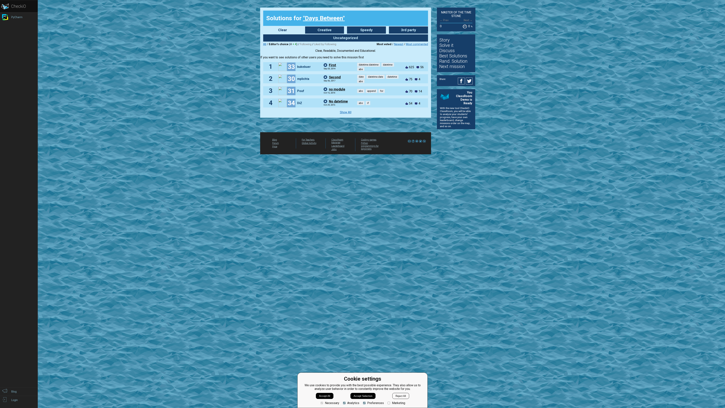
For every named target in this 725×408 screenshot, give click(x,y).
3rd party (408, 30)
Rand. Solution (453, 61)
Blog (274, 139)
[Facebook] (462, 81)
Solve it (446, 45)
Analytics (353, 403)
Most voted (384, 44)
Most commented (417, 44)
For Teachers (308, 139)
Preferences (375, 403)
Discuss (447, 50)
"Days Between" (324, 18)
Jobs (334, 149)
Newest (398, 44)
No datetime (338, 101)
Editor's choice (278, 44)
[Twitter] (469, 81)
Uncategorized (345, 38)
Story (444, 40)
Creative (324, 30)
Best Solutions (453, 56)
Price (274, 146)
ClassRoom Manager (337, 141)
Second (335, 77)
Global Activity (309, 143)
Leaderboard (337, 145)
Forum (275, 143)
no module (337, 89)
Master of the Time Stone (456, 14)
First (332, 65)
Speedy (366, 30)
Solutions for (305, 18)
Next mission (452, 66)
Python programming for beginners (370, 146)
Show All (345, 112)
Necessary (332, 403)
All (264, 44)
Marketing (398, 403)
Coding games (368, 139)
